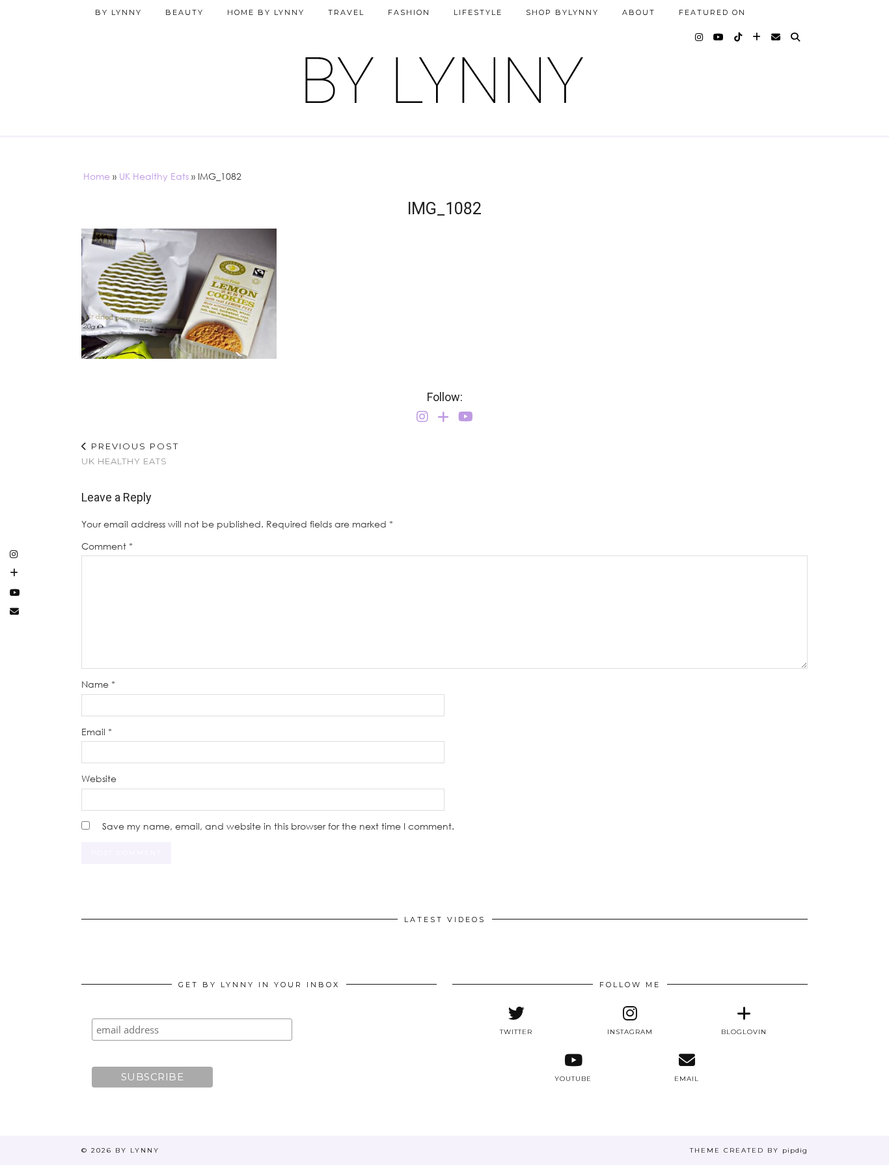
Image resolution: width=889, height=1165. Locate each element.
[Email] (776, 37)
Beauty (184, 12)
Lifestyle (478, 12)
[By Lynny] (444, 75)
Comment (107, 546)
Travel (346, 12)
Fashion (409, 12)
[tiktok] (738, 37)
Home (96, 176)
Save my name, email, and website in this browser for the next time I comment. (278, 826)
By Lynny (118, 12)
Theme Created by (749, 1150)
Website (98, 778)
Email (96, 731)
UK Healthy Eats (154, 176)
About (638, 12)
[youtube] (719, 37)
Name (98, 684)
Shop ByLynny (562, 12)
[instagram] (699, 37)
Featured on (712, 12)
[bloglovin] (757, 37)
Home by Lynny (266, 12)
